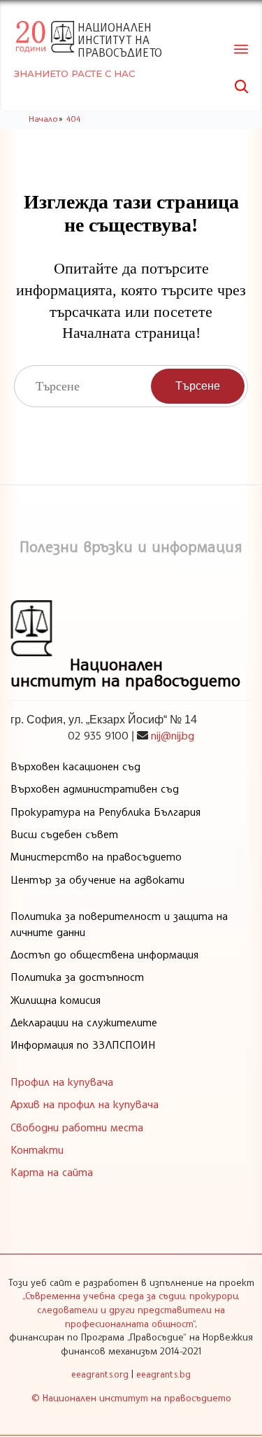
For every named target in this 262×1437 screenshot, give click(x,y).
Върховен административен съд (94, 788)
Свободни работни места (76, 1127)
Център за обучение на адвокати (97, 879)
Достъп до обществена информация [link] (104, 954)
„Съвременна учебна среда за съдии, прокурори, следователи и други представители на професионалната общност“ (131, 1309)
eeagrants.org (100, 1374)
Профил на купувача (61, 1082)
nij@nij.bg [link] (172, 735)
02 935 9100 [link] (98, 735)
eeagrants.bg (163, 1374)
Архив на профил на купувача (84, 1104)
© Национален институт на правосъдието (131, 1397)
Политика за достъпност (77, 977)
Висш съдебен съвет (64, 834)
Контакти (37, 1149)
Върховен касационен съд (75, 766)
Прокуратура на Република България (105, 812)
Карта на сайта (51, 1172)
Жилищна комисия (55, 1000)
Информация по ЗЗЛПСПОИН (83, 1045)
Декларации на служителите (83, 1022)
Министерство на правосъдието (96, 856)
